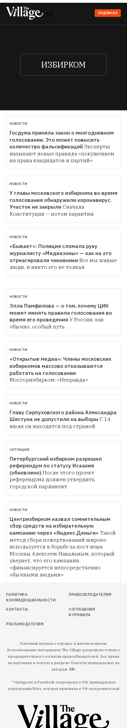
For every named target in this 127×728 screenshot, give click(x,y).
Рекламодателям (23, 624)
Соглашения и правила (82, 612)
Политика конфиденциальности (23, 597)
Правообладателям (83, 594)
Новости (18, 123)
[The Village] (26, 14)
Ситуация (19, 449)
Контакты (17, 609)
